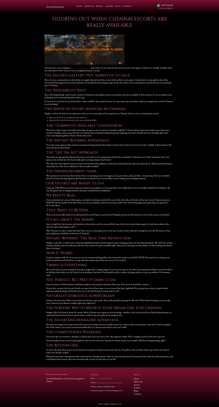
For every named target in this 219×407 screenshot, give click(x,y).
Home (79, 6)
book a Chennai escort (81, 67)
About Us (89, 6)
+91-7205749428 (103, 378)
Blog (118, 6)
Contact (127, 6)
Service (99, 6)
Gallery (109, 6)
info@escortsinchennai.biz (110, 382)
